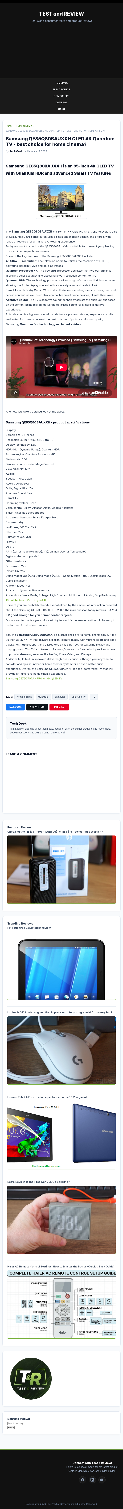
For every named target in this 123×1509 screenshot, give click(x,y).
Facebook (15, 707)
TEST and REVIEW (61, 14)
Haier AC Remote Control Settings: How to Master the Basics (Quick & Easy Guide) (61, 1266)
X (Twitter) (37, 707)
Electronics (61, 89)
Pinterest (59, 707)
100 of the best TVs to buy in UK (26, 600)
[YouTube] (102, 1479)
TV (93, 697)
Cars (61, 109)
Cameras (61, 102)
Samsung (60, 697)
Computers (61, 96)
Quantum (43, 697)
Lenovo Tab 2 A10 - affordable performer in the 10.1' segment (47, 1097)
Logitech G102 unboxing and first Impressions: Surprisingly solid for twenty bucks (60, 1012)
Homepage (61, 82)
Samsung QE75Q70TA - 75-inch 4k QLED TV (34, 678)
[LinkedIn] (92, 1479)
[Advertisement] (61, 47)
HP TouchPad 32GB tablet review (29, 927)
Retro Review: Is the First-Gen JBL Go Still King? (38, 1181)
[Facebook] (82, 1479)
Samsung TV (79, 697)
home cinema (24, 697)
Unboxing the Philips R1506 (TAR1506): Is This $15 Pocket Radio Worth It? (55, 831)
